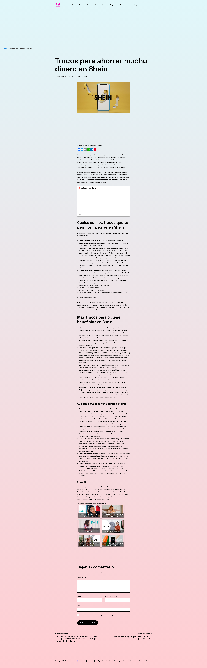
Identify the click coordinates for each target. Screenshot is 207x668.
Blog (135, 5)
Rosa (78, 76)
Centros (90, 5)
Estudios (79, 5)
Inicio (72, 5)
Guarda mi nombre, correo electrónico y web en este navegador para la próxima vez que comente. (104, 616)
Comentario (81, 578)
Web (78, 605)
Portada (5, 48)
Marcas (97, 5)
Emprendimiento (116, 5)
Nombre (80, 596)
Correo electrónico (111, 596)
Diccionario (128, 5)
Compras (105, 5)
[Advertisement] (48, 28)
